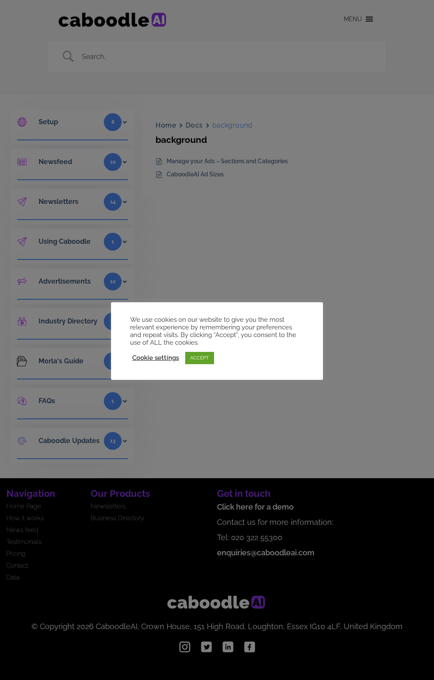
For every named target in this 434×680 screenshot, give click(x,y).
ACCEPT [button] (199, 358)
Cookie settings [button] (155, 357)
